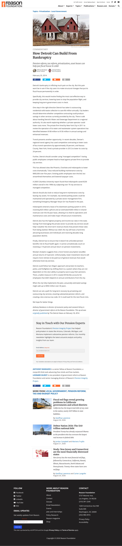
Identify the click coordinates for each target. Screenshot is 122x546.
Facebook (19, 492)
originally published (40, 313)
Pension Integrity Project (62, 328)
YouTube (19, 502)
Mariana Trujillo (78, 441)
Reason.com (102, 6)
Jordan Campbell (62, 441)
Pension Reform (77, 391)
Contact (49, 498)
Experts (69, 6)
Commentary (40, 49)
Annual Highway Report (89, 2)
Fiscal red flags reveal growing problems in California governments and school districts (70, 402)
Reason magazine (53, 518)
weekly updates (23, 515)
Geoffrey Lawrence (63, 418)
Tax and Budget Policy (45, 393)
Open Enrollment (101, 2)
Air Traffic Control (78, 2)
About (60, 6)
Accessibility (83, 522)
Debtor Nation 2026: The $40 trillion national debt (67, 427)
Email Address (42, 347)
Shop (48, 522)
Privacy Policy (84, 519)
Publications (89, 6)
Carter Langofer (80, 473)
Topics (78, 6)
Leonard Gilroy (40, 375)
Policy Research (52, 515)
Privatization (44, 11)
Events (108, 2)
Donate (112, 6)
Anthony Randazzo (42, 369)
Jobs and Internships (54, 512)
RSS (17, 506)
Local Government (59, 11)
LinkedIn (19, 499)
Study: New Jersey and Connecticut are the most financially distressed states (70, 452)
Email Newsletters (53, 505)
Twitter (18, 496)
